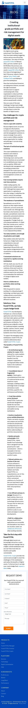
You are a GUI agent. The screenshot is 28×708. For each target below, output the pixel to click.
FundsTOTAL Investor (7, 648)
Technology (4, 661)
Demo (3, 643)
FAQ (2, 667)
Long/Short (4, 680)
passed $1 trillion (9, 61)
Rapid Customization (7, 664)
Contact (3, 693)
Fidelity (14, 76)
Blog (2, 696)
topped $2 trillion (13, 70)
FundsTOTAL (8, 311)
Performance (5, 683)
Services (3, 659)
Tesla (10, 76)
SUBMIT (8, 628)
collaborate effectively (14, 528)
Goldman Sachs (8, 78)
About (3, 691)
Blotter (3, 677)
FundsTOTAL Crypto (13, 342)
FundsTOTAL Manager (8, 646)
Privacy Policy (22, 703)
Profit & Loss (5, 675)
